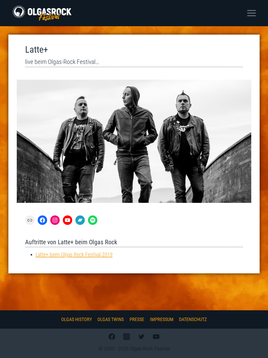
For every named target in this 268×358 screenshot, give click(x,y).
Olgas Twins (110, 319)
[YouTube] (156, 336)
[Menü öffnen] (251, 13)
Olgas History (76, 319)
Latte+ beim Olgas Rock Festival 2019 (74, 254)
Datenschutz (193, 319)
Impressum (162, 319)
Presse (137, 319)
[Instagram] (126, 336)
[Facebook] (112, 336)
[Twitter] (141, 336)
